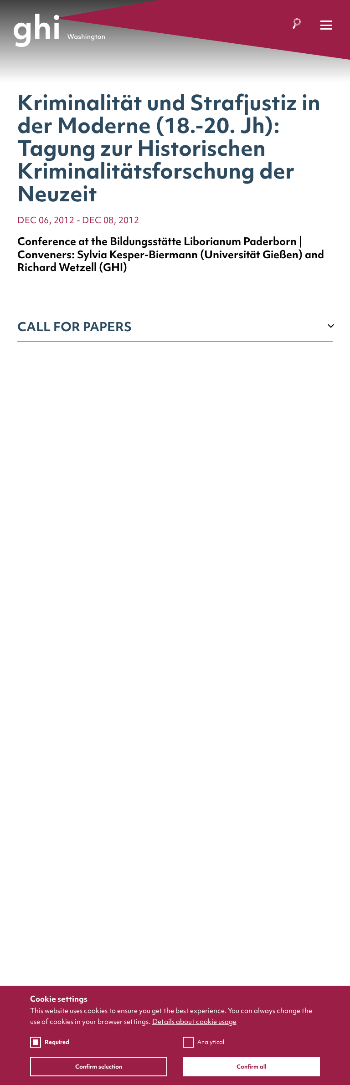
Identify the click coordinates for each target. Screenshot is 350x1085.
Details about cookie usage (194, 1021)
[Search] (296, 25)
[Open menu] (326, 25)
